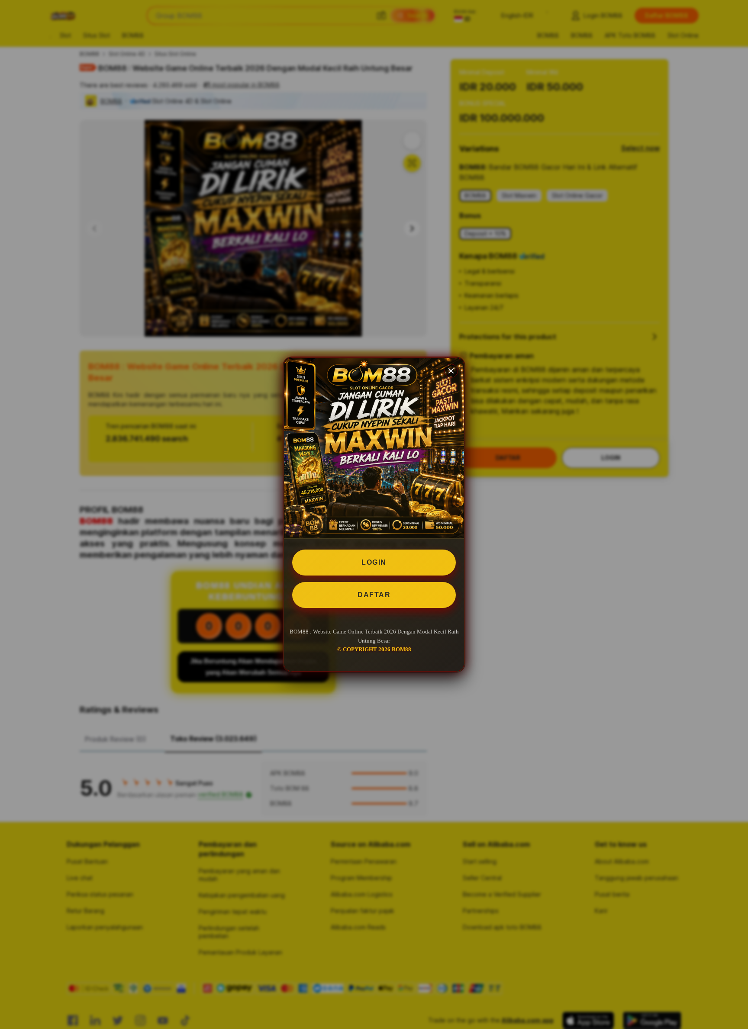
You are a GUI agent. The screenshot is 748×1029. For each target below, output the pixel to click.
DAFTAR (374, 594)
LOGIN (374, 562)
